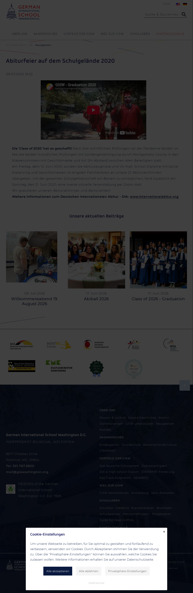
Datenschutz (96, 582)
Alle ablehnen (88, 571)
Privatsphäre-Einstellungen (127, 571)
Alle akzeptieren (57, 571)
